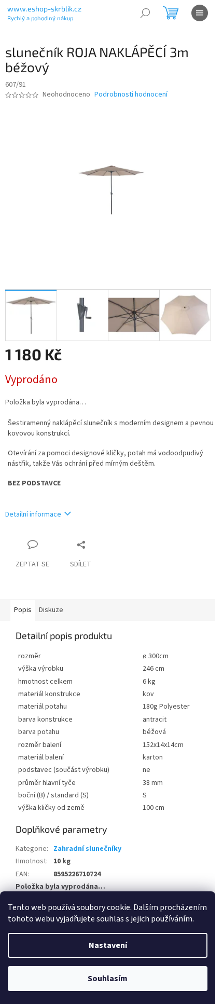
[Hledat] (145, 13)
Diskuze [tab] (51, 610)
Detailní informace (33, 514)
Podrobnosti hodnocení (131, 95)
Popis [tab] (23, 610)
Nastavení (108, 945)
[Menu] (199, 13)
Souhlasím (108, 978)
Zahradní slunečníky (87, 849)
